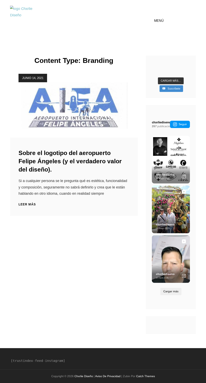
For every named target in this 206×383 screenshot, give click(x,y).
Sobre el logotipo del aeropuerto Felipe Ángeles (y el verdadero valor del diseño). (70, 161)
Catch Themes (145, 376)
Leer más (27, 204)
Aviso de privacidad (108, 376)
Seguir (183, 124)
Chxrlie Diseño (83, 376)
